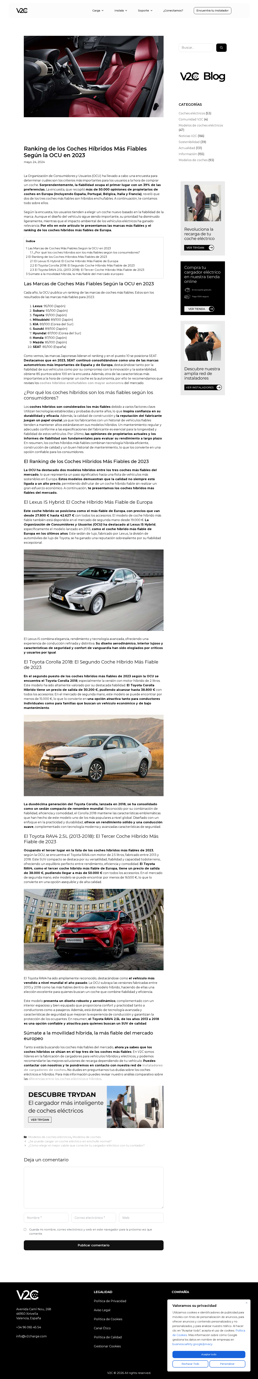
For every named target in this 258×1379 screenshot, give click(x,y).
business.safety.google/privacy (192, 1344)
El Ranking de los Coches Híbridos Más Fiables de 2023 (66, 257)
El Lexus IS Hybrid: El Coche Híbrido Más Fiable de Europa (74, 261)
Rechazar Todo (190, 1363)
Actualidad (187, 148)
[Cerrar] (246, 1302)
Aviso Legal (102, 1310)
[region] (208, 1335)
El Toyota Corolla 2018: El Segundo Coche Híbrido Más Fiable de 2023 (82, 265)
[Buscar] (221, 47)
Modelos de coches (87, 1137)
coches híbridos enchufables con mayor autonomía (81, 383)
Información (188, 154)
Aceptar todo (208, 1354)
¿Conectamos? (173, 10)
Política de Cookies (108, 1319)
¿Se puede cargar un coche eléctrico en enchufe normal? (70, 1141)
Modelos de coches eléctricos (49, 1137)
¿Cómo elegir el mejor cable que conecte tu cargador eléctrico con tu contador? (86, 1145)
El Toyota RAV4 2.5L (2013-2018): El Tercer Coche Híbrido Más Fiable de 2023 (87, 270)
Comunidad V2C (191, 119)
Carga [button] (96, 10)
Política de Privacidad (110, 1301)
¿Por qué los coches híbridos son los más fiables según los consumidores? (85, 252)
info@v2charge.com (31, 1336)
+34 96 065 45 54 (28, 1327)
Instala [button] (119, 10)
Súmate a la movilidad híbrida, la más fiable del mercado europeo (75, 274)
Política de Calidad (108, 1337)
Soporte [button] (143, 10)
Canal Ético (102, 1328)
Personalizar (227, 1363)
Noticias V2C (188, 136)
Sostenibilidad (189, 142)
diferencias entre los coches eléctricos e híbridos (65, 1079)
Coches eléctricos (192, 113)
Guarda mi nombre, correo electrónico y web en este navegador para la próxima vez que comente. (90, 1231)
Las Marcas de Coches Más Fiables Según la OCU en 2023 (68, 248)
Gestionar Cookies (107, 1346)
